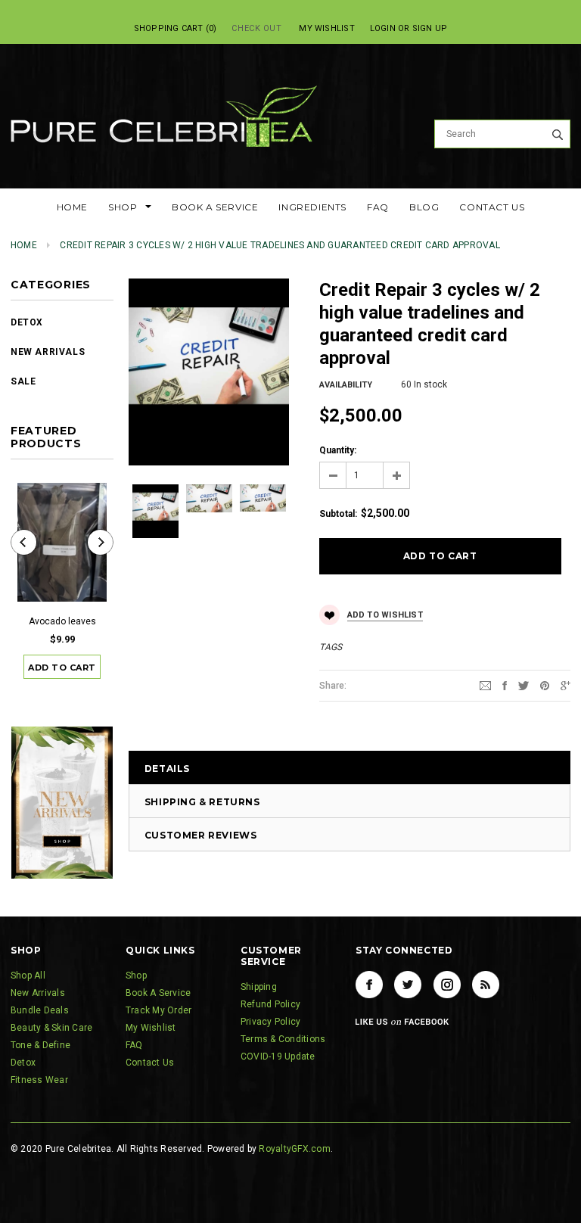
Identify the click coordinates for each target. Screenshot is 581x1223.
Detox (27, 322)
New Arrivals (48, 352)
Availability (345, 385)
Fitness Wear (39, 1080)
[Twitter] (523, 685)
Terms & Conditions (283, 1039)
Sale (23, 381)
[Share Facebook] (504, 685)
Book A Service (158, 993)
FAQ (134, 1045)
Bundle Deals (40, 1010)
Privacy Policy (270, 1021)
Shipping (259, 987)
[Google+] (565, 685)
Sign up (430, 28)
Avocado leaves (62, 621)
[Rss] (485, 984)
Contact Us (150, 1062)
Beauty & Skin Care (51, 1027)
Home (24, 245)
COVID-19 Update (278, 1056)
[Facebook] (369, 984)
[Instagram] (447, 984)
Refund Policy (270, 1004)
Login (383, 28)
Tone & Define (40, 1045)
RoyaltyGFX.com (294, 1149)
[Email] (485, 685)
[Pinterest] (544, 685)
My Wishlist (326, 28)
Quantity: (337, 450)
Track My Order (158, 1010)
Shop (136, 975)
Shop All (28, 975)
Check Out (256, 28)
